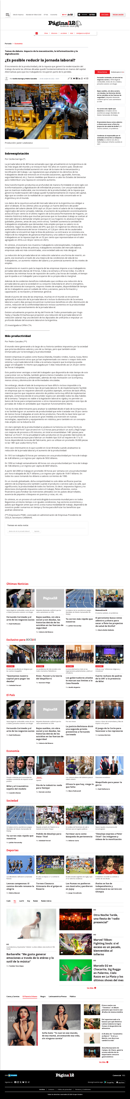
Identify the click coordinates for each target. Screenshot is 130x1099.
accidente (64, 33)
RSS (123, 1075)
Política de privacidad (65, 1089)
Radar (35, 901)
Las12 (21, 901)
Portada (8, 43)
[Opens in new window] (109, 1082)
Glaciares (54, 33)
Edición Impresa (18, 15)
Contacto (51, 1089)
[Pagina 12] (65, 24)
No (15, 901)
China (46, 33)
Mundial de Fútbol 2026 (33, 15)
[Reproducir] (79, 14)
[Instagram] (18, 1082)
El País (46, 15)
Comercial (117, 1075)
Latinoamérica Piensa (58, 996)
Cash (8, 901)
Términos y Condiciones (83, 1089)
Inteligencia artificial (83, 33)
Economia (18, 43)
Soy (28, 901)
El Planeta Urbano (30, 996)
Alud (71, 33)
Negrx (43, 996)
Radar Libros (46, 901)
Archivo (42, 1089)
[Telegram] (28, 1082)
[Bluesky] (23, 1082)
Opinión (36, 531)
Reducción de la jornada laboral (19, 531)
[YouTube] (26, 1082)
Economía (53, 15)
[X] (21, 1082)
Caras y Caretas (12, 996)
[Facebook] (15, 1082)
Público (73, 996)
